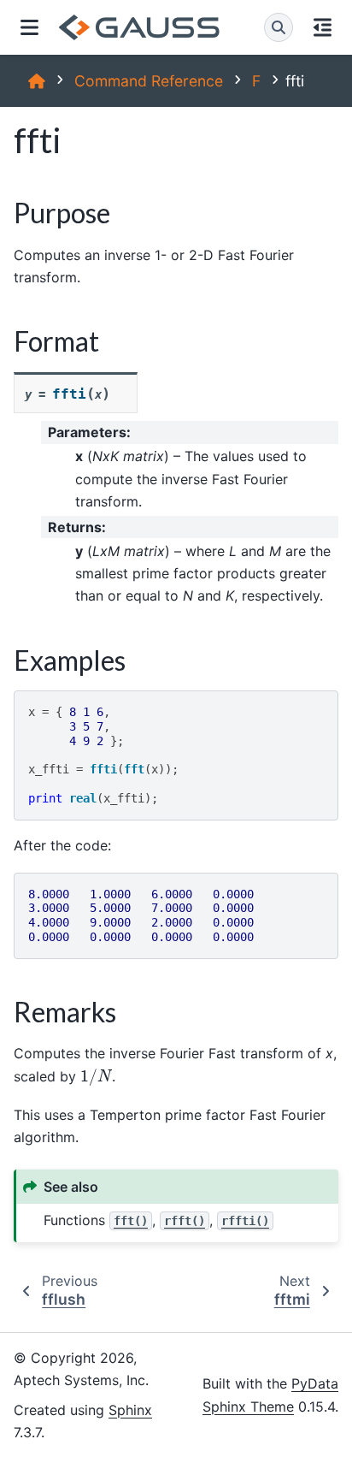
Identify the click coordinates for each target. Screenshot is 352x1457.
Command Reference (148, 81)
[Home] (37, 80)
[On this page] (322, 27)
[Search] (278, 27)
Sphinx (130, 1410)
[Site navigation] (29, 27)
